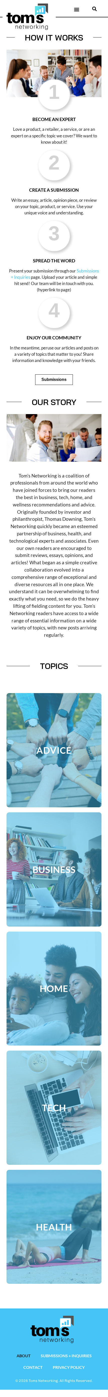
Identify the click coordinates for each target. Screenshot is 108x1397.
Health (54, 1226)
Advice (54, 750)
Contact (33, 1367)
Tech (54, 1107)
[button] (76, 9)
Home (54, 988)
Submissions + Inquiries (66, 1355)
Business (54, 869)
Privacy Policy (69, 1367)
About (24, 1355)
